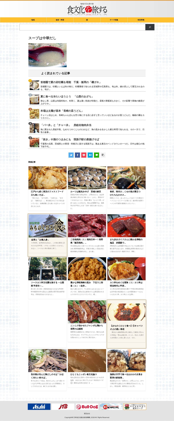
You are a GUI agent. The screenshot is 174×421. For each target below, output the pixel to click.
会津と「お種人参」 (40, 240)
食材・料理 (60, 20)
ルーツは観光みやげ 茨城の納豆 (85, 191)
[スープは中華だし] (90, 155)
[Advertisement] (47, 324)
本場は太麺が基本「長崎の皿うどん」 (62, 110)
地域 (33, 20)
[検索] (149, 27)
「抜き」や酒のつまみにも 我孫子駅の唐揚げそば (70, 139)
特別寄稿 (141, 20)
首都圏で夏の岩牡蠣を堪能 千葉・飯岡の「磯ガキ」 (71, 82)
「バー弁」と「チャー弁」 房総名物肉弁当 (66, 125)
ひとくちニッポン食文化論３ (83, 374)
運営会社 (87, 413)
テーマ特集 (114, 20)
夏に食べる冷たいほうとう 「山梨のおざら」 (67, 96)
